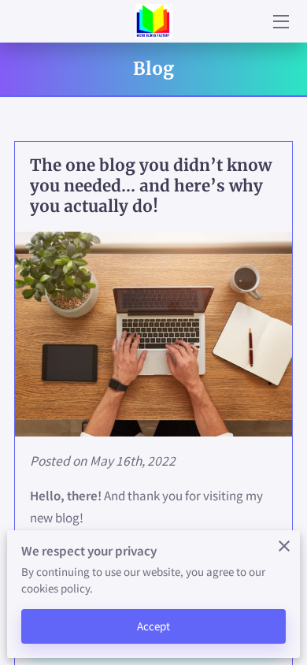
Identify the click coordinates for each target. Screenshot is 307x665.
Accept (154, 626)
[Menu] (280, 22)
